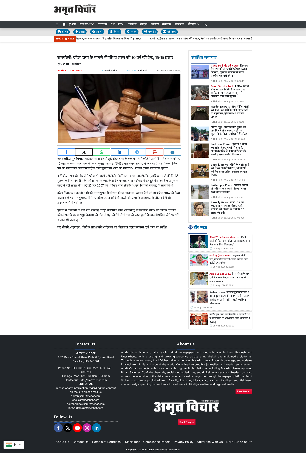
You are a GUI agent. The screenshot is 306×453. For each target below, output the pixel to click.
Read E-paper (186, 422)
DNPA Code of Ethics (241, 442)
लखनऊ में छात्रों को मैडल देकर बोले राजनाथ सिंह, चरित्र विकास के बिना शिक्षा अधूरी (229, 241)
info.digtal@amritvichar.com (85, 407)
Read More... (244, 391)
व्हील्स (64, 31)
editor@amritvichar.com (86, 396)
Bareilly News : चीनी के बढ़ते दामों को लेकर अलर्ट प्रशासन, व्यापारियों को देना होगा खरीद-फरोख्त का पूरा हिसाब (230, 169)
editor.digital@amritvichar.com (86, 404)
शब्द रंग (151, 31)
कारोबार (132, 24)
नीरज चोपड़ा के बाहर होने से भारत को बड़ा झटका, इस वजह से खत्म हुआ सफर (229, 278)
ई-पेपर (72, 24)
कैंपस (116, 31)
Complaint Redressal (106, 442)
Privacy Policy (183, 442)
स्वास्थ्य (155, 24)
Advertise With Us (210, 442)
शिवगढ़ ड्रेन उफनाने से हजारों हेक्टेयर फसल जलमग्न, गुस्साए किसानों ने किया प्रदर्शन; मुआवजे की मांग (229, 70)
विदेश (121, 24)
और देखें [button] (192, 24)
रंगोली (98, 31)
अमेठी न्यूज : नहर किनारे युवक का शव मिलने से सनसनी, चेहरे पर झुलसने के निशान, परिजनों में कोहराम (230, 130)
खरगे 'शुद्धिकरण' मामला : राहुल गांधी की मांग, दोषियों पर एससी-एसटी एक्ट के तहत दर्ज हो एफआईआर (191, 39)
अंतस (81, 31)
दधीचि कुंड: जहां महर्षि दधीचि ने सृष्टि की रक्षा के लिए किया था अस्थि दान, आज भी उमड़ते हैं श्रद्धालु (229, 318)
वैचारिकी (166, 24)
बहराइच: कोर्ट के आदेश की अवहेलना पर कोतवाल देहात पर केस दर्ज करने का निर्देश (119, 227)
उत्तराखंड (102, 24)
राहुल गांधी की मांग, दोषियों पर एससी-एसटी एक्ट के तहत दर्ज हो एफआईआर (228, 259)
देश (113, 24)
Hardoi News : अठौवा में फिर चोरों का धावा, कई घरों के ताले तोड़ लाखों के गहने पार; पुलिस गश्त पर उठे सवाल (230, 111)
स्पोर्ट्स (143, 24)
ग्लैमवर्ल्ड (171, 31)
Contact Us (81, 442)
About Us (62, 442)
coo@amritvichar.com (85, 400)
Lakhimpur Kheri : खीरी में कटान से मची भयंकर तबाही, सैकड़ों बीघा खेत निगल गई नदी (229, 188)
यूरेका (133, 31)
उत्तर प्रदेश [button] (85, 24)
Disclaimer (132, 442)
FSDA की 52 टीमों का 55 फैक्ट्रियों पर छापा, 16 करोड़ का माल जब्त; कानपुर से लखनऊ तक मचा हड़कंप (230, 91)
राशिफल (179, 24)
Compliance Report (156, 442)
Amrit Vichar (111, 70)
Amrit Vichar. (173, 450)
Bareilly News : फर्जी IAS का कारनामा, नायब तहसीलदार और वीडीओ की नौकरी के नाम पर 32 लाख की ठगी (227, 207)
